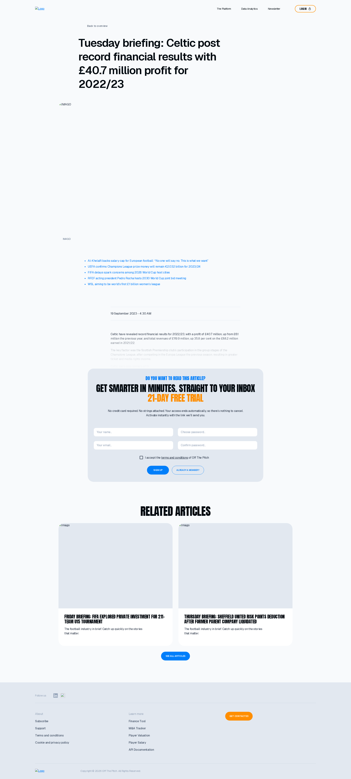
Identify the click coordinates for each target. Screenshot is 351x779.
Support (40, 728)
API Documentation (141, 750)
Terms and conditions (49, 735)
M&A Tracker (137, 728)
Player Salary (137, 742)
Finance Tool (137, 721)
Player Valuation (139, 735)
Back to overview (97, 26)
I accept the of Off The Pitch (177, 458)
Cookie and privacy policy (52, 742)
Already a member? (187, 470)
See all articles (175, 656)
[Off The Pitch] (50, 9)
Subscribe (41, 721)
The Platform (224, 8)
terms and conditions (174, 458)
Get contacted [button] (239, 716)
